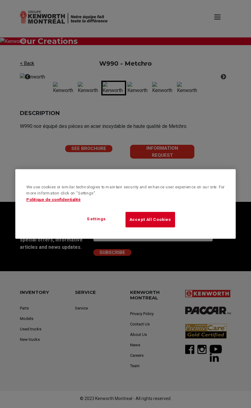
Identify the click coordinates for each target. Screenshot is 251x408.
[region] (125, 204)
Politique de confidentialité (53, 199)
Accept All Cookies (150, 219)
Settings (96, 218)
